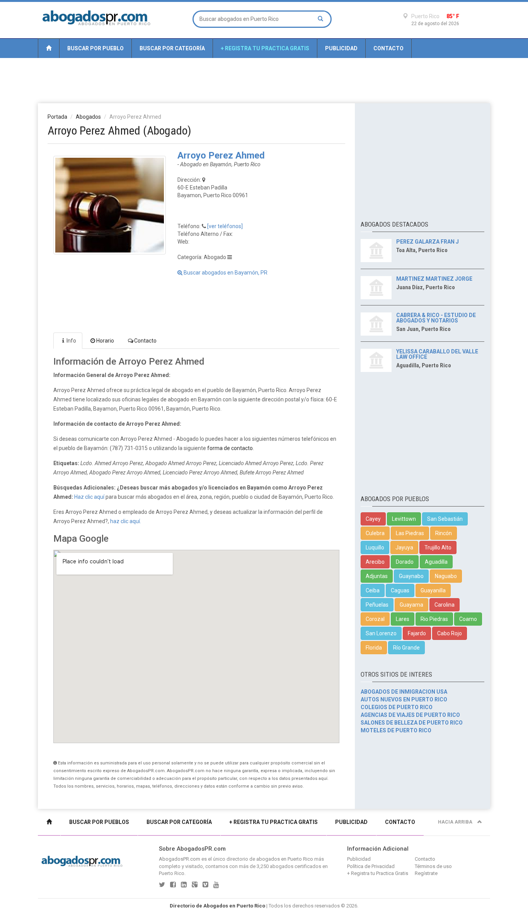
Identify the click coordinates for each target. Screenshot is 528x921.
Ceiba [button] (373, 590)
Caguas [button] (400, 590)
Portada (57, 117)
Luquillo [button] (375, 547)
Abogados (88, 117)
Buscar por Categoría (172, 48)
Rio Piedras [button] (434, 619)
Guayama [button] (411, 605)
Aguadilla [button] (436, 562)
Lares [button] (402, 619)
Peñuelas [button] (377, 605)
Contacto (388, 48)
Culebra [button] (375, 533)
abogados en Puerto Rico (284, 859)
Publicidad (341, 48)
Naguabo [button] (446, 576)
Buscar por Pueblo (95, 48)
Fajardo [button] (417, 633)
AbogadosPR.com (179, 859)
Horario (105, 341)
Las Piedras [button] (410, 533)
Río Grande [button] (406, 648)
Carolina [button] (444, 605)
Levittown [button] (404, 519)
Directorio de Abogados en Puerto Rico (217, 906)
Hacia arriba (455, 822)
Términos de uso (433, 866)
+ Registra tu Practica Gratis (265, 48)
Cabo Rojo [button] (449, 633)
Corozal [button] (375, 619)
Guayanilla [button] (433, 590)
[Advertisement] (264, 80)
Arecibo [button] (375, 562)
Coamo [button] (468, 619)
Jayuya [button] (404, 547)
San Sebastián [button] (445, 519)
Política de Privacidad (371, 866)
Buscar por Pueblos (99, 822)
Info (71, 341)
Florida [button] (374, 648)
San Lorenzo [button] (381, 633)
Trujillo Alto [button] (437, 547)
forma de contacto (230, 448)
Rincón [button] (443, 533)
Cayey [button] (373, 519)
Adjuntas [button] (377, 576)
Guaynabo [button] (411, 576)
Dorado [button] (405, 562)
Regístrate (426, 873)
